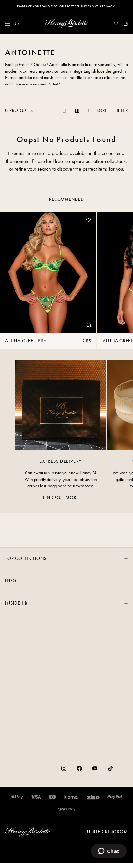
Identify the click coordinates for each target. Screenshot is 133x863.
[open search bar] (17, 23)
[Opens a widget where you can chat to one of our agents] (109, 852)
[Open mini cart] (125, 23)
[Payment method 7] (66, 809)
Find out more (61, 497)
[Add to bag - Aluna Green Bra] (88, 325)
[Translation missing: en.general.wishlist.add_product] (88, 219)
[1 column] (64, 111)
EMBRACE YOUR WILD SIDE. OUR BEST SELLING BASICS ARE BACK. (66, 6)
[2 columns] (77, 111)
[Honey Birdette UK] (66, 23)
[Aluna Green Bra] (48, 272)
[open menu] (7, 23)
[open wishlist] (116, 23)
